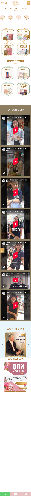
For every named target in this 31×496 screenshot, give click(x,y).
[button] (2, 250)
